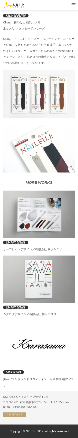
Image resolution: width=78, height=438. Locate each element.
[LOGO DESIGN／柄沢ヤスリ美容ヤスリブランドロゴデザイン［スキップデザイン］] (39, 367)
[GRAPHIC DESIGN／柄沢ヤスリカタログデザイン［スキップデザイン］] (39, 302)
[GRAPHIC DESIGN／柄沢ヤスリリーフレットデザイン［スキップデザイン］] (39, 237)
